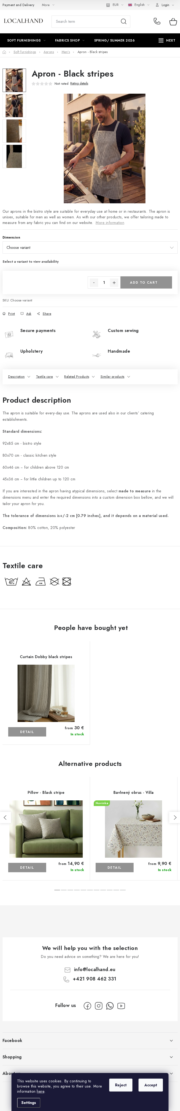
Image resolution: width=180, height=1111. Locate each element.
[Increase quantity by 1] (114, 282)
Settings (28, 1102)
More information (110, 222)
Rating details (79, 83)
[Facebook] (87, 1006)
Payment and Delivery (18, 5)
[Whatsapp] (110, 1006)
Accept (150, 1085)
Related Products (76, 376)
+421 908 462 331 (158, 21)
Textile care (44, 376)
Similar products (112, 376)
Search (123, 21)
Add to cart (144, 282)
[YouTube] (121, 1006)
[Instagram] (98, 1006)
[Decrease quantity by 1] (94, 282)
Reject (121, 1085)
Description (16, 376)
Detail (27, 731)
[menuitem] (26, 40)
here (40, 1091)
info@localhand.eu (95, 969)
